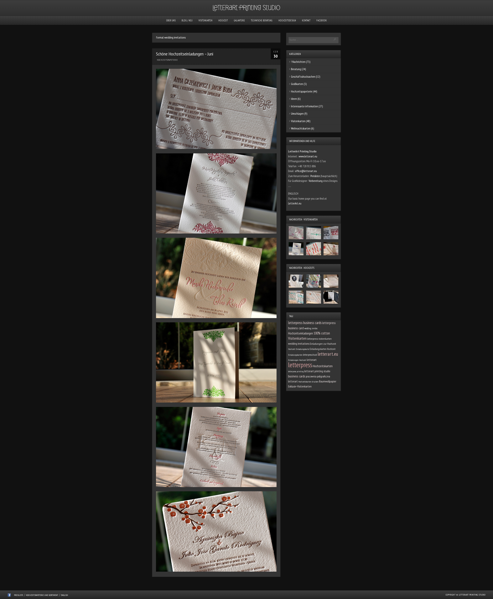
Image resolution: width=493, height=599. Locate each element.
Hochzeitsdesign (287, 20)
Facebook (321, 20)
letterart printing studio (317, 371)
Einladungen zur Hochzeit (323, 343)
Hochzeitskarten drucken (308, 381)
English (64, 595)
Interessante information (304, 106)
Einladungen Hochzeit (297, 360)
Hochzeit (223, 20)
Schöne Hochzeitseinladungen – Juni (184, 54)
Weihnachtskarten (300, 128)
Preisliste (315, 176)
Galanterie (239, 20)
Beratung (296, 69)
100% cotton (322, 333)
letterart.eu (328, 354)
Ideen (294, 99)
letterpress (300, 364)
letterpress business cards (305, 322)
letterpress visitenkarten (319, 338)
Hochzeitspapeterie (167, 60)
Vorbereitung (316, 181)
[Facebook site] (9, 595)
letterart (312, 360)
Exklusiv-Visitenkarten (300, 386)
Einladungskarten (295, 354)
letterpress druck (310, 354)
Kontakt (306, 20)
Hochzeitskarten (323, 366)
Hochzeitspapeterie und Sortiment (42, 595)
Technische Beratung (261, 20)
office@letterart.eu (306, 171)
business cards (296, 376)
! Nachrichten (298, 62)
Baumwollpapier (327, 381)
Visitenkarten (205, 20)
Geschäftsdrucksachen (303, 76)
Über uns (171, 20)
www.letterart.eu (308, 156)
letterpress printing (296, 371)
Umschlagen (297, 113)
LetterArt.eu (294, 203)
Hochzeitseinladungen (300, 333)
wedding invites (310, 328)
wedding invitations (298, 343)
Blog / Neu (187, 20)
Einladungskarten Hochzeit (322, 349)
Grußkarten (297, 84)
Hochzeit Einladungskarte (298, 349)
